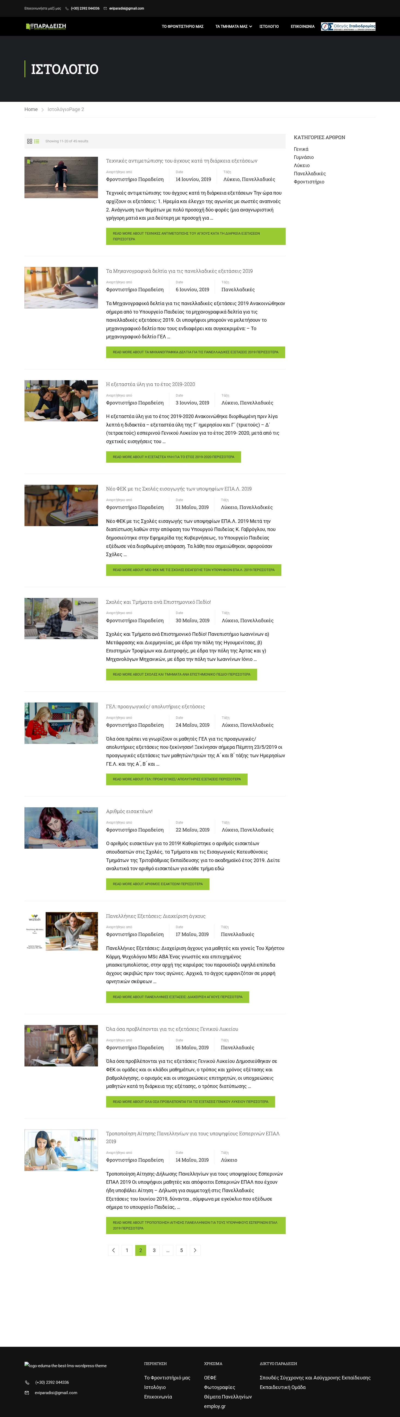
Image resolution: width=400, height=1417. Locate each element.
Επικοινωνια (303, 26)
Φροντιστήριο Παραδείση (135, 179)
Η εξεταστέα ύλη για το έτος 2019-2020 (150, 384)
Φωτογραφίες (219, 1387)
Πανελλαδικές (258, 179)
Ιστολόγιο (155, 1387)
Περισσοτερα (186, 236)
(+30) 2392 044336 (85, 8)
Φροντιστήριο (309, 182)
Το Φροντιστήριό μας (167, 1378)
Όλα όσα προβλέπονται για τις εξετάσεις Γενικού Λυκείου (172, 1029)
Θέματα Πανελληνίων (228, 1397)
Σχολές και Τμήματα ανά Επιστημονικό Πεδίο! (158, 602)
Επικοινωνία (158, 1397)
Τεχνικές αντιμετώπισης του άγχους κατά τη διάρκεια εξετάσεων (181, 160)
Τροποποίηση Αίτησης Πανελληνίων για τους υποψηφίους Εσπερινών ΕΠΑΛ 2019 (193, 1137)
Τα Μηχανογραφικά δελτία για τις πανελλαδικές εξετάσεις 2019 (179, 271)
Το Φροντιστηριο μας (183, 26)
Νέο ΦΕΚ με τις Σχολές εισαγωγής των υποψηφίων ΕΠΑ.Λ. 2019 (179, 488)
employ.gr (215, 1406)
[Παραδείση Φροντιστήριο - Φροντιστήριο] (45, 26)
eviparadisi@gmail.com (126, 8)
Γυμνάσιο (304, 157)
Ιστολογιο (269, 26)
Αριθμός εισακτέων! (129, 811)
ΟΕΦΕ (210, 1378)
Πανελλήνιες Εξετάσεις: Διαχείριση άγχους (156, 916)
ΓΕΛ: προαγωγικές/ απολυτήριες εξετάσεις (155, 706)
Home (31, 109)
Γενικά (301, 149)
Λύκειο (231, 179)
